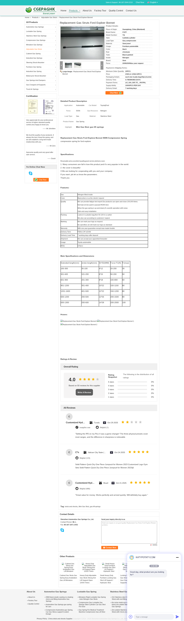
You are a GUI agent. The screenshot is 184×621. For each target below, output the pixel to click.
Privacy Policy (42, 619)
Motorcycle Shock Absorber (36, 76)
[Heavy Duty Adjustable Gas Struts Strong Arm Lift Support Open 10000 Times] (88, 567)
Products (73, 11)
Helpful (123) (85, 458)
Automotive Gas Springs (35, 27)
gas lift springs (95, 507)
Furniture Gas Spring (33, 67)
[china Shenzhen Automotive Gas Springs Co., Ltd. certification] (33, 107)
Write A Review (84, 392)
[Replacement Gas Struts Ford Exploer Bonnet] (82, 42)
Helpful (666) (85, 489)
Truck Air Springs (32, 89)
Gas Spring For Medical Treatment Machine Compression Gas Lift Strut (92, 611)
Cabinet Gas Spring (33, 54)
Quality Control (116, 11)
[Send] (177, 617)
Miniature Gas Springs (34, 45)
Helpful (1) (104, 427)
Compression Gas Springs (35, 40)
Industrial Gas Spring (33, 71)
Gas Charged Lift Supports (36, 85)
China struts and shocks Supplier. (60, 619)
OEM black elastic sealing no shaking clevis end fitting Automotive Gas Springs (59, 599)
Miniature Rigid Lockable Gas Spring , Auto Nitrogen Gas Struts (92, 598)
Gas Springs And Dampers (36, 80)
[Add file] (131, 617)
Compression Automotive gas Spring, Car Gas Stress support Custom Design (59, 612)
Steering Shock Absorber (35, 62)
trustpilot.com (85, 427)
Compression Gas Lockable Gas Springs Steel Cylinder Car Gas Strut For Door (92, 605)
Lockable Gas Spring (33, 31)
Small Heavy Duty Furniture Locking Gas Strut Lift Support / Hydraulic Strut (108, 579)
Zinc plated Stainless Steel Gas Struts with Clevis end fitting (123, 611)
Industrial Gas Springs (34, 58)
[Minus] (177, 557)
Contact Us (131, 11)
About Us (87, 11)
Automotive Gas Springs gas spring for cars (59, 606)
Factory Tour (100, 11)
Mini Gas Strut (84, 507)
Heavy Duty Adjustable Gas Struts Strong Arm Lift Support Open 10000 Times (88, 579)
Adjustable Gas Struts (49, 17)
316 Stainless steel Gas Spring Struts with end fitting (123, 598)
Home (63, 11)
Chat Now (140, 2)
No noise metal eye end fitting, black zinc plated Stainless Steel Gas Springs (123, 605)
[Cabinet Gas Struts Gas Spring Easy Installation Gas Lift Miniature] (68, 567)
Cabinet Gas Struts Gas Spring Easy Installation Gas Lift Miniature (68, 577)
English (153, 2)
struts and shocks (71, 507)
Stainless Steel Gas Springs (36, 36)
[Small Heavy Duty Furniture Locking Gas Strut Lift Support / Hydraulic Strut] (108, 567)
